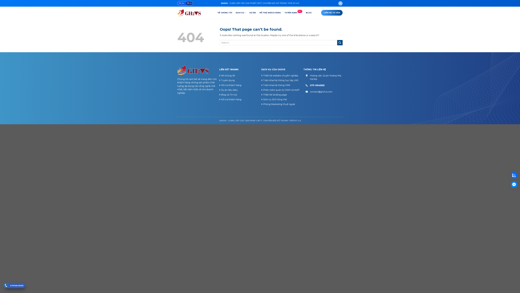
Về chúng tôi (225, 13)
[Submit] (340, 42)
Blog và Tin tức (229, 94)
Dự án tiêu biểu (229, 90)
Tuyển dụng (293, 12)
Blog (309, 13)
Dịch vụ (240, 13)
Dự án (252, 13)
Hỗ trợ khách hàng (270, 13)
